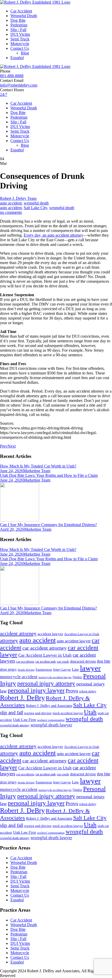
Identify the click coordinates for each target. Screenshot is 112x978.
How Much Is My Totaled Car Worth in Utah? (38, 466)
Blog (25, 53)
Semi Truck (19, 39)
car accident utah (45, 661)
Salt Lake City (35, 207)
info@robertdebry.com (18, 85)
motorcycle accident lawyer (55, 677)
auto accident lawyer (74, 641)
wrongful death (36, 203)
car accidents (25, 661)
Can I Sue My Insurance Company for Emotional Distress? (48, 524)
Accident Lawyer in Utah (81, 634)
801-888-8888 (11, 76)
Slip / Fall (18, 29)
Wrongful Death (23, 15)
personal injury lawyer (36, 690)
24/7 (3, 94)
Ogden (77, 677)
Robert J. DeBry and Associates (49, 706)
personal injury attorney (46, 683)
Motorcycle (19, 43)
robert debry (87, 691)
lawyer (90, 668)
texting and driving (38, 713)
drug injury (8, 669)
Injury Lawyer (62, 669)
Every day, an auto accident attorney (53, 235)
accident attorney (18, 633)
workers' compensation (51, 720)
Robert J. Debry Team (18, 198)
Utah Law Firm (24, 720)
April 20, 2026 (12, 529)
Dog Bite (18, 20)
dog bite (103, 661)
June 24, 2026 (11, 471)
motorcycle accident (19, 676)
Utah (90, 711)
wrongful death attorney (14, 725)
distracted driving (83, 661)
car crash (63, 661)
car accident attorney (44, 648)
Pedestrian (18, 25)
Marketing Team (36, 471)
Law (75, 669)
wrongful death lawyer (51, 724)
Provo (72, 690)
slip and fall (11, 712)
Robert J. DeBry (22, 697)
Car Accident (21, 11)
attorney (9, 640)
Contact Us (19, 48)
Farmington (44, 669)
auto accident (11, 203)
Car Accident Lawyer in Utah (45, 655)
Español (17, 57)
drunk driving (26, 669)
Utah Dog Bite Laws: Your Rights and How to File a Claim (49, 475)
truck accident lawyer (68, 713)
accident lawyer (50, 634)
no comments (11, 212)
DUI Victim (20, 34)
